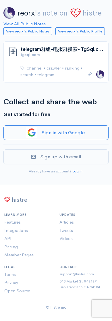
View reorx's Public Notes (27, 31)
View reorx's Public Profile (80, 31)
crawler (54, 68)
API (7, 238)
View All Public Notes (24, 23)
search (27, 74)
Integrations (16, 230)
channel (35, 68)
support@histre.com (76, 274)
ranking (73, 68)
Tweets (66, 230)
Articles (66, 222)
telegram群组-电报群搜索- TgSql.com (62, 49)
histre (92, 13)
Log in (77, 171)
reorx (26, 13)
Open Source (17, 290)
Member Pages (19, 254)
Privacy (11, 282)
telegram (45, 74)
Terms (10, 274)
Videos (66, 238)
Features (12, 222)
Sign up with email (60, 157)
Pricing (11, 246)
